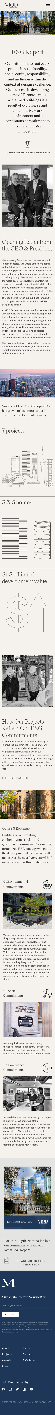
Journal (27, 1348)
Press (5, 1366)
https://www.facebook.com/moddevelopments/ (3, 1389)
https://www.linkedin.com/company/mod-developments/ (24, 1389)
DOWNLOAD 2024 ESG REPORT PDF (27, 152)
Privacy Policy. (24, 1327)
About (5, 1348)
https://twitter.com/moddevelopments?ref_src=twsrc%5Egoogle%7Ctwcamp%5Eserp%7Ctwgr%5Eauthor (17, 1389)
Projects (7, 1354)
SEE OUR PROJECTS (15, 778)
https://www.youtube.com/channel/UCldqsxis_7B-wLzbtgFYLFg (31, 1389)
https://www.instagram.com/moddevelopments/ (10, 1389)
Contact (27, 1354)
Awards (6, 1360)
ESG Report (30, 1360)
